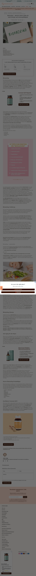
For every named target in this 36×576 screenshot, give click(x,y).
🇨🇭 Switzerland (18, 292)
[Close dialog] (35, 282)
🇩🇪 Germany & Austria (18, 289)
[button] (1, 288)
